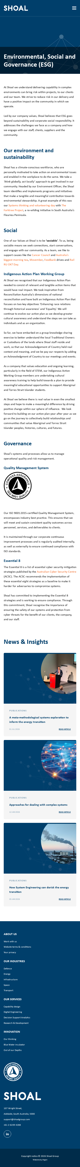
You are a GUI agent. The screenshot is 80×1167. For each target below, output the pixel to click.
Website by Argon (40, 1159)
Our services (13, 999)
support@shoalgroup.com (17, 1119)
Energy (7, 973)
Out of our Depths (13, 1050)
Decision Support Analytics (17, 1017)
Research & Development (16, 1023)
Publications (18, 710)
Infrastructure (10, 979)
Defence (8, 968)
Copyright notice (29, 1156)
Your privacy (10, 952)
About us (10, 934)
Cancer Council (41, 255)
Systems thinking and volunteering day (32, 205)
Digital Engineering (13, 1011)
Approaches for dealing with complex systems (38, 805)
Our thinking (10, 1039)
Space (6, 985)
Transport (8, 990)
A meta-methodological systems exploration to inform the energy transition (39, 719)
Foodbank (50, 260)
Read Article (65, 729)
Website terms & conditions (17, 946)
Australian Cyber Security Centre (56, 572)
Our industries (14, 961)
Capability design (12, 1006)
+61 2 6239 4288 (12, 1124)
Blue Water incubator (14, 1044)
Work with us (10, 941)
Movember (36, 260)
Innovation (12, 1032)
